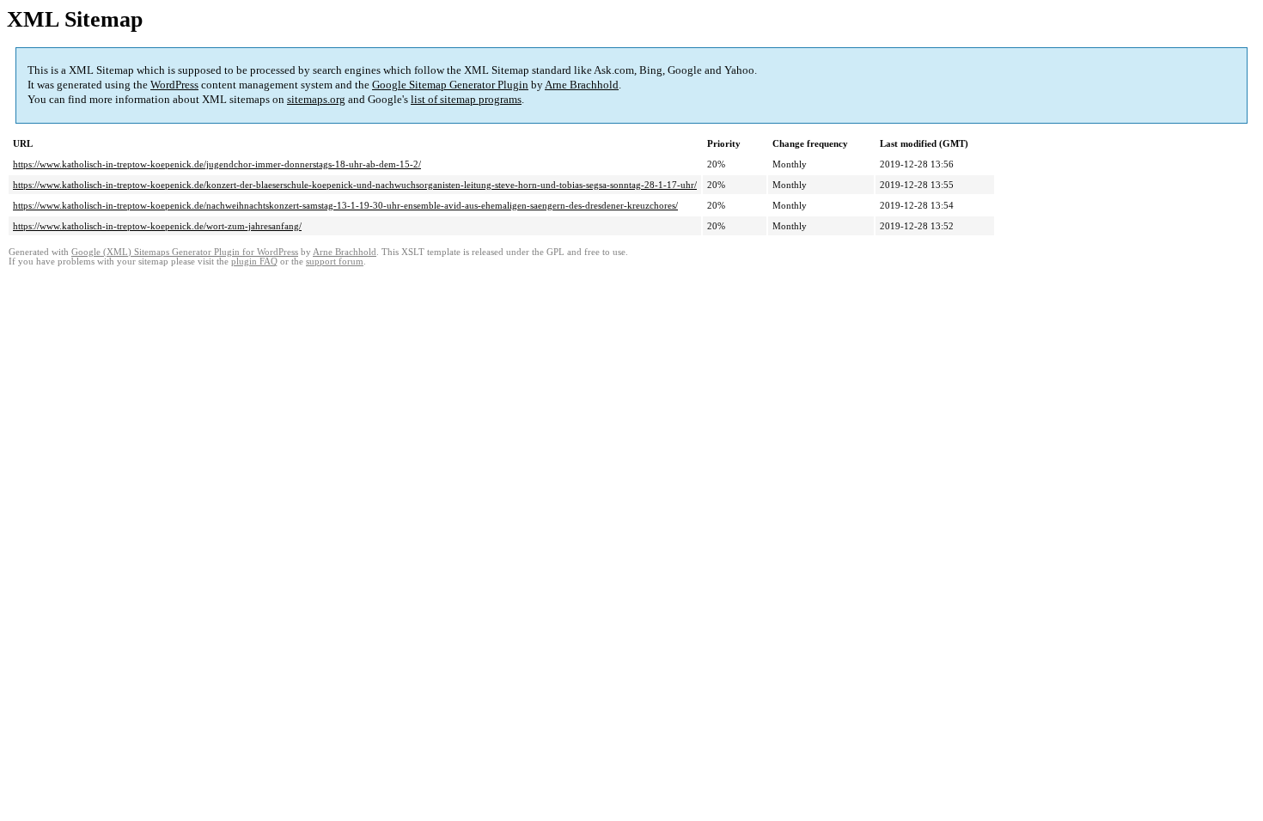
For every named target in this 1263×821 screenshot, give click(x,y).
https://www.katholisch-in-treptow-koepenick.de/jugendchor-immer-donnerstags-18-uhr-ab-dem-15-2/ (217, 164)
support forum (334, 261)
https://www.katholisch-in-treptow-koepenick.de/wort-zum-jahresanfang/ (157, 226)
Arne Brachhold (582, 84)
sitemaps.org (316, 99)
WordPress (174, 84)
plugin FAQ (254, 261)
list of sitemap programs (466, 99)
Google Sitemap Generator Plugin (450, 84)
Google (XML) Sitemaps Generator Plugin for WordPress (184, 252)
